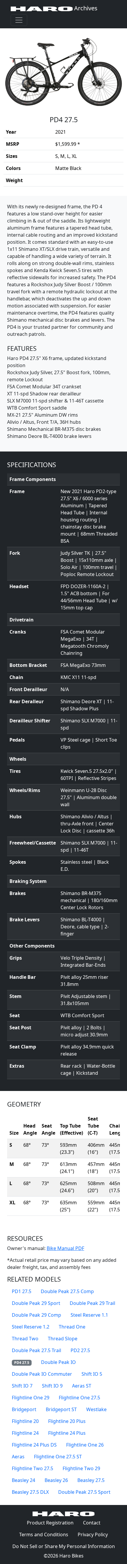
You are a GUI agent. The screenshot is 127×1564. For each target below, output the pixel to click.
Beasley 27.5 (91, 1480)
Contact (94, 1522)
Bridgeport (24, 1409)
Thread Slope (62, 1338)
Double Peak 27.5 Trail (36, 1350)
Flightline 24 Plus (67, 1433)
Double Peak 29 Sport (36, 1303)
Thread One (72, 1326)
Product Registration (50, 1522)
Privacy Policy (95, 1534)
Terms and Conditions (46, 1534)
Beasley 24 (23, 1480)
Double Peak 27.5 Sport (84, 1492)
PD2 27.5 (80, 1350)
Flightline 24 (25, 1433)
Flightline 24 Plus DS (34, 1445)
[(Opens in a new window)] (63, 68)
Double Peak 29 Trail (92, 1303)
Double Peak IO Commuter (42, 1374)
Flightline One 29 (30, 1397)
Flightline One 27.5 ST (58, 1456)
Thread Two (25, 1338)
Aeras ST (81, 1386)
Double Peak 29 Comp (36, 1315)
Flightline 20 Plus (67, 1421)
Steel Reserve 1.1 (89, 1315)
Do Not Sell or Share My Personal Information (63, 1546)
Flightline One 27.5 (79, 1397)
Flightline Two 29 (81, 1468)
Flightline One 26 (85, 1445)
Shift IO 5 (92, 1374)
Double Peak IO (58, 1362)
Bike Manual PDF (65, 1248)
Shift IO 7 (22, 1386)
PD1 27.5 (21, 1291)
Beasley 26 (56, 1480)
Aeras (18, 1456)
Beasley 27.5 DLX (30, 1492)
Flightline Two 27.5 (32, 1468)
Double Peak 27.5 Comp (67, 1291)
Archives (85, 8)
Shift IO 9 (52, 1386)
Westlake (96, 1409)
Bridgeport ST (61, 1409)
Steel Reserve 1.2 (30, 1326)
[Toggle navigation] (19, 20)
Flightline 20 (25, 1421)
